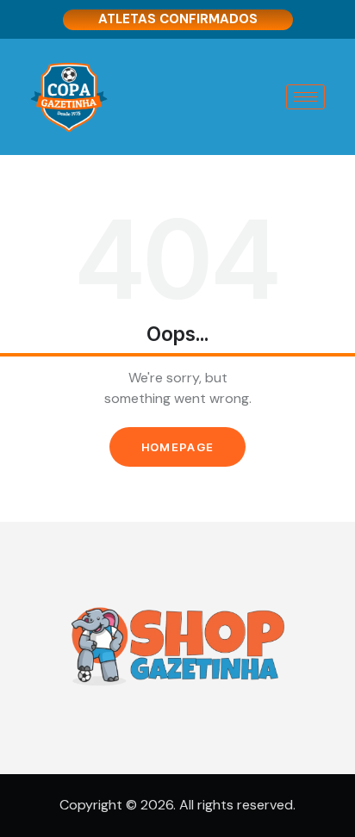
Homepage (177, 447)
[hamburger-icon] (305, 96)
